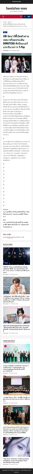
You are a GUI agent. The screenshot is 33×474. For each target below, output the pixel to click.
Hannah (6, 373)
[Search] (21, 16)
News (6, 361)
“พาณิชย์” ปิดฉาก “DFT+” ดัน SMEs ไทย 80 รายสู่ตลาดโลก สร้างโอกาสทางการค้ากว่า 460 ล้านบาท (16, 399)
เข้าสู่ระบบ (10, 237)
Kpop (6, 454)
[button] (3, 16)
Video (29, 16)
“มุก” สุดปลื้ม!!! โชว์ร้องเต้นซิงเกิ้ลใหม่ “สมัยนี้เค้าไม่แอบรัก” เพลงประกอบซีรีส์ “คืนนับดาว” (16, 212)
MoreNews (24, 470)
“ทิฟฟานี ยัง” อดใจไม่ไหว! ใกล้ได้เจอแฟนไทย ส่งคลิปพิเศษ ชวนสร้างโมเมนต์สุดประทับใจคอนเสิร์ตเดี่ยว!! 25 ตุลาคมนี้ (16, 460)
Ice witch (6, 50)
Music (5, 32)
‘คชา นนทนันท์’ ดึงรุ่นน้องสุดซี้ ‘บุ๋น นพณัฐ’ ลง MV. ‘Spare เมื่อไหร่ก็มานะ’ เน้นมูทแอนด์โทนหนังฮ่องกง (16, 223)
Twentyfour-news (16, 8)
